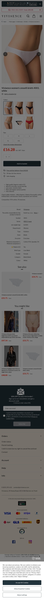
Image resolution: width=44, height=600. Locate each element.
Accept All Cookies (22, 583)
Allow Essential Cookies (22, 589)
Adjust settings (22, 595)
